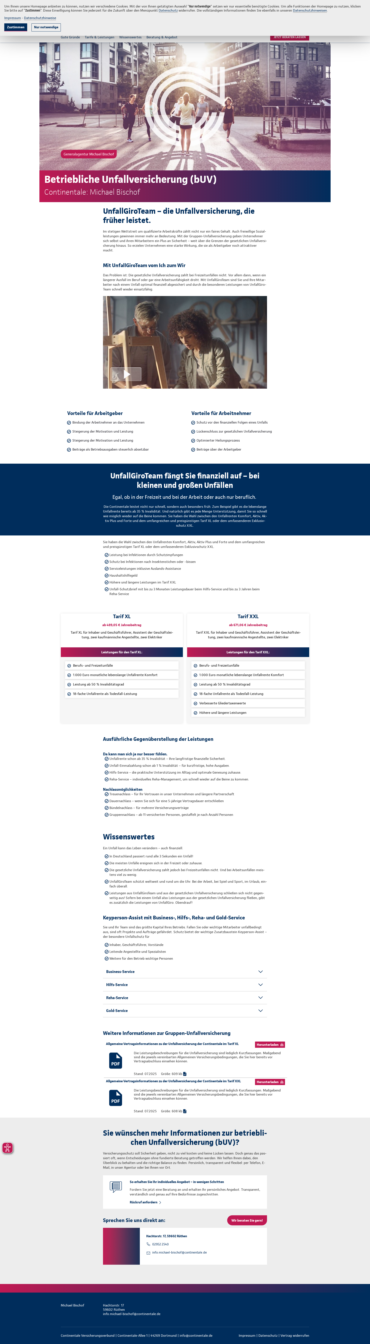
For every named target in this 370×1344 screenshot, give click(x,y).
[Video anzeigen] (185, 342)
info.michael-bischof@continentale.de (179, 1252)
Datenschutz (168, 10)
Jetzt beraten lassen (290, 37)
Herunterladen (268, 1045)
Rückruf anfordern (143, 1202)
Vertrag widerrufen (294, 1335)
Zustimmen (15, 27)
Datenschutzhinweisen (310, 10)
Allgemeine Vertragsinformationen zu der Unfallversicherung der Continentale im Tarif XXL (173, 1081)
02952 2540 (160, 1244)
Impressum (12, 18)
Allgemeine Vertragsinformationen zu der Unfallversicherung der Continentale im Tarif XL (172, 1044)
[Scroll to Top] (348, 659)
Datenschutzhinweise (40, 18)
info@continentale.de (196, 1335)
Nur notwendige (46, 27)
